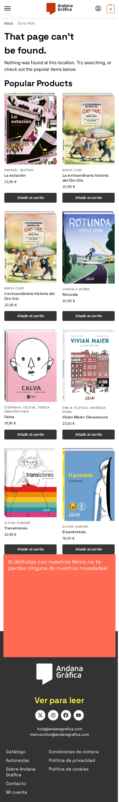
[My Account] (98, 9)
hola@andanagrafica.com (59, 729)
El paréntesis (74, 532)
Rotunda (70, 294)
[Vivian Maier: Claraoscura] (88, 366)
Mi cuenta (16, 792)
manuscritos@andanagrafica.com (59, 734)
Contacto (16, 783)
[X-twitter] (40, 715)
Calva (9, 417)
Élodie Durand (17, 522)
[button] (110, 9)
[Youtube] (79, 715)
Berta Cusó (72, 170)
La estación (15, 175)
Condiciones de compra (74, 751)
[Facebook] (66, 715)
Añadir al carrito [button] (30, 197)
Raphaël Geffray (19, 170)
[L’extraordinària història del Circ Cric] (30, 247)
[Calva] (30, 366)
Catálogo (15, 751)
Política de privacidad (72, 760)
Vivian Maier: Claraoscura (85, 417)
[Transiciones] (30, 482)
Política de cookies (69, 769)
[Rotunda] (88, 247)
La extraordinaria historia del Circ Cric (85, 178)
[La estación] (30, 129)
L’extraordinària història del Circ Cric (29, 296)
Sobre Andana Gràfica (21, 771)
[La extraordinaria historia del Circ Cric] (88, 129)
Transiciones (15, 528)
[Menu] (13, 8)
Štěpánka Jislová (20, 407)
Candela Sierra (76, 289)
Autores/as (17, 760)
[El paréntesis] (88, 484)
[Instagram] (53, 715)
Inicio (8, 23)
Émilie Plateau (75, 407)
